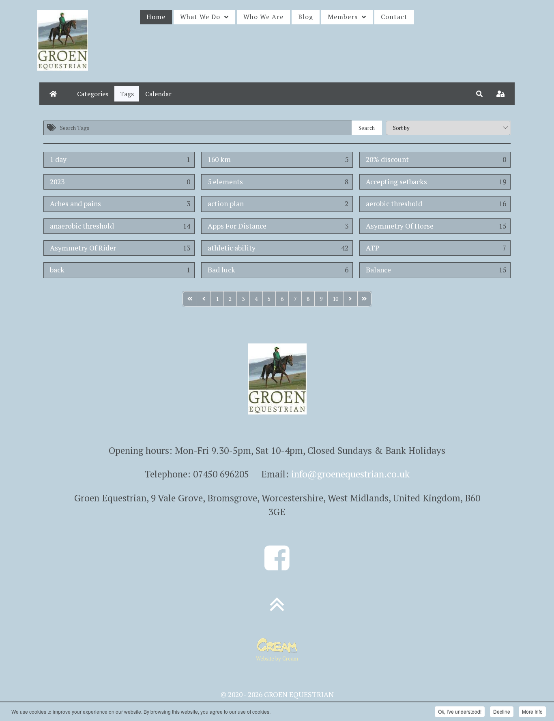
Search (367, 128)
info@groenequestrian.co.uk (350, 474)
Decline (501, 711)
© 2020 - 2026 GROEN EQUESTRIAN (277, 694)
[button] (479, 93)
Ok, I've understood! (459, 711)
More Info (532, 711)
